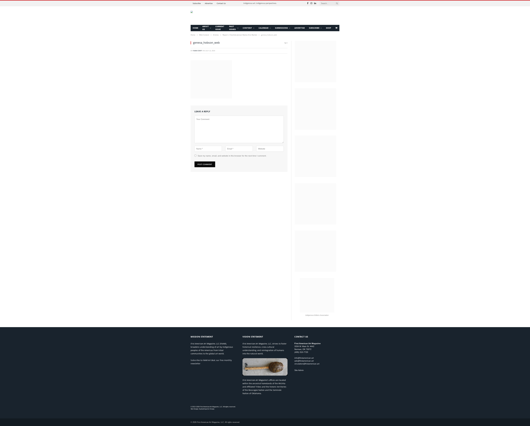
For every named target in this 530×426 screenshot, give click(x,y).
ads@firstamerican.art (304, 361)
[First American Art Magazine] (224, 15)
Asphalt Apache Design (206, 409)
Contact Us (221, 3)
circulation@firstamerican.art (306, 364)
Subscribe (197, 3)
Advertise (209, 3)
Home (195, 28)
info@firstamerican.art (304, 358)
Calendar (263, 28)
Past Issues (232, 27)
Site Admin (299, 370)
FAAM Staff (197, 51)
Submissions (281, 28)
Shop (328, 28)
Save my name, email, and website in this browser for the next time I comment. (232, 156)
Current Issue (219, 27)
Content (247, 28)
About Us (205, 27)
